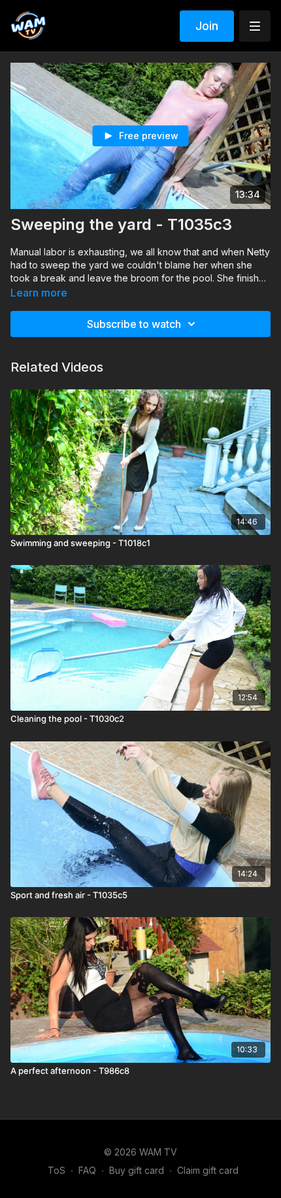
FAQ (87, 1170)
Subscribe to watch (134, 324)
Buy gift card (136, 1170)
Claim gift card (208, 1170)
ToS (56, 1170)
